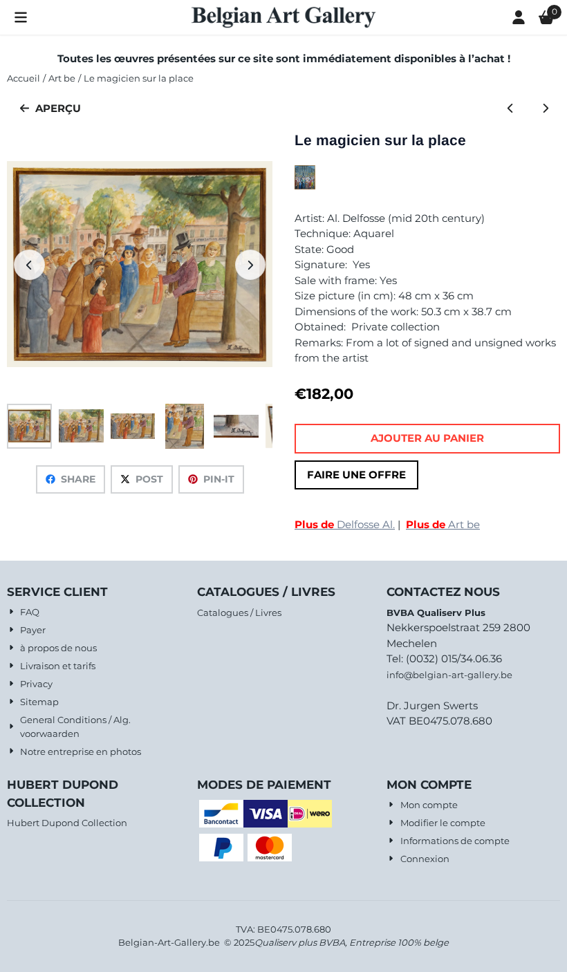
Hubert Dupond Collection (67, 822)
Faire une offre (356, 474)
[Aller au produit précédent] (511, 109)
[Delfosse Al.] (305, 185)
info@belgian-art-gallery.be (449, 674)
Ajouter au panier (427, 438)
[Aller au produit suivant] (546, 109)
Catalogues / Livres (239, 612)
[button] (21, 17)
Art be (443, 524)
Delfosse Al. (345, 524)
